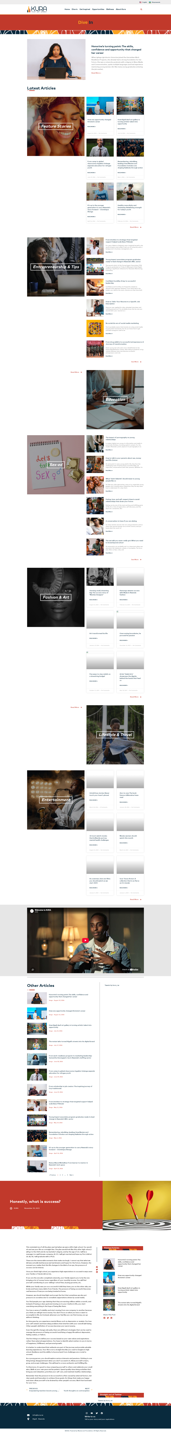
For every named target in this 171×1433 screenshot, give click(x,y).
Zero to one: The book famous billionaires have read (129, 795)
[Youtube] (92, 1413)
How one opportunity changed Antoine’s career (67, 1011)
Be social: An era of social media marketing (122, 323)
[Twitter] (97, 1413)
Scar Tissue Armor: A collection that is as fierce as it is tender (129, 881)
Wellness (110, 9)
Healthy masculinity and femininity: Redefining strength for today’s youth (130, 207)
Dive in (75, 9)
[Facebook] (102, 1413)
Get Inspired (85, 9)
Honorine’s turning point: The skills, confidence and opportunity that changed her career (116, 49)
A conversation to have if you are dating (121, 521)
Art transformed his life (98, 633)
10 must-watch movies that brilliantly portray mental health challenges (99, 838)
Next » (72, 1175)
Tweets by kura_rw (112, 985)
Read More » (96, 73)
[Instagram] (87, 1413)
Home (67, 9)
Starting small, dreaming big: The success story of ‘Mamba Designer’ (99, 593)
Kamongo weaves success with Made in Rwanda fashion (130, 593)
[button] (141, 9)
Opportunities (98, 9)
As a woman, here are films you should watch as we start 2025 (99, 881)
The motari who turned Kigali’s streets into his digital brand (72, 1041)
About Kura (121, 9)
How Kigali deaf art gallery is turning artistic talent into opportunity (129, 122)
